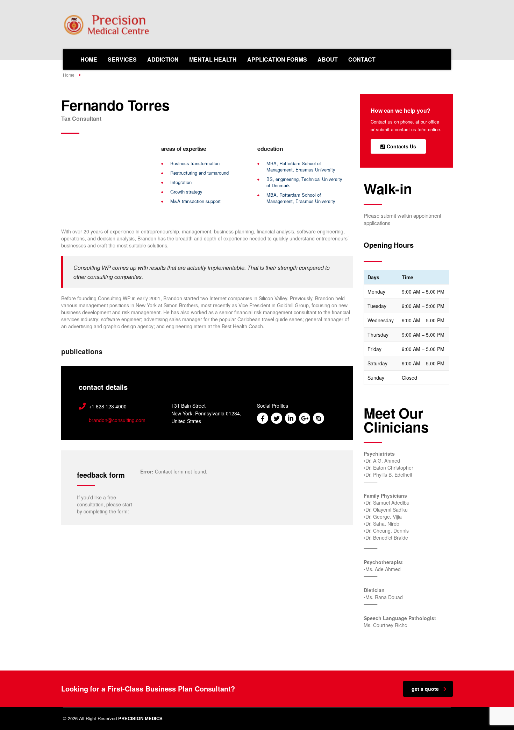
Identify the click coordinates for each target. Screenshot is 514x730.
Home (68, 75)
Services (122, 59)
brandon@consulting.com (117, 419)
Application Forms (277, 59)
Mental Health (213, 59)
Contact (362, 59)
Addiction (163, 59)
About (327, 59)
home (88, 59)
